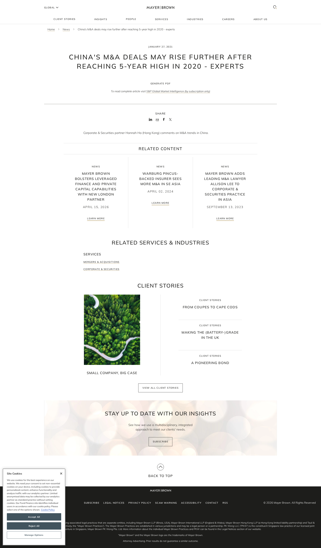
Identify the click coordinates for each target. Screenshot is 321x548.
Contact (212, 502)
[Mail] (157, 120)
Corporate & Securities (101, 269)
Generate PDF (160, 83)
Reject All (34, 526)
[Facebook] (164, 120)
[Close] (61, 473)
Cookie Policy (48, 509)
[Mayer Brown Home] (160, 7)
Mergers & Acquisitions (101, 261)
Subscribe (160, 441)
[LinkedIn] (150, 120)
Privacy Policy (139, 502)
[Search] (275, 7)
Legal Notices (113, 502)
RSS (225, 502)
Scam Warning (166, 502)
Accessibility (191, 502)
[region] (34, 506)
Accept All (34, 517)
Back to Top (160, 476)
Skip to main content (16, 2)
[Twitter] (170, 120)
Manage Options (34, 535)
